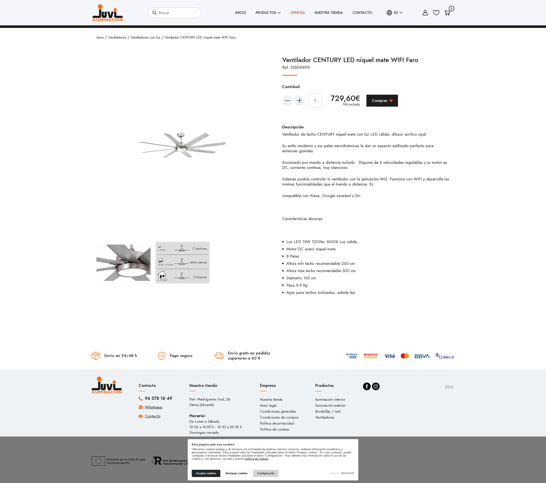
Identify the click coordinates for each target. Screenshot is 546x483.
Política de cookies (274, 429)
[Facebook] (367, 386)
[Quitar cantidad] (287, 100)
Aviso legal (268, 405)
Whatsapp (154, 407)
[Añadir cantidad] (299, 100)
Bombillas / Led (327, 411)
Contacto (362, 12)
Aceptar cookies (206, 473)
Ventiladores (117, 37)
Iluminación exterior (330, 405)
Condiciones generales (278, 411)
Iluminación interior (330, 399)
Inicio (240, 12)
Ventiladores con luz (145, 37)
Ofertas (297, 12)
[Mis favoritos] (436, 12)
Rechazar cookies (237, 473)
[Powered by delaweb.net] (449, 387)
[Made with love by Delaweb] (342, 473)
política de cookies (256, 458)
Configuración (265, 473)
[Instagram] (376, 386)
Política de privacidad (277, 423)
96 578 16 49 (158, 398)
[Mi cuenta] (425, 12)
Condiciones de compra (279, 417)
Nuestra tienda (329, 12)
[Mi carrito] (447, 12)
